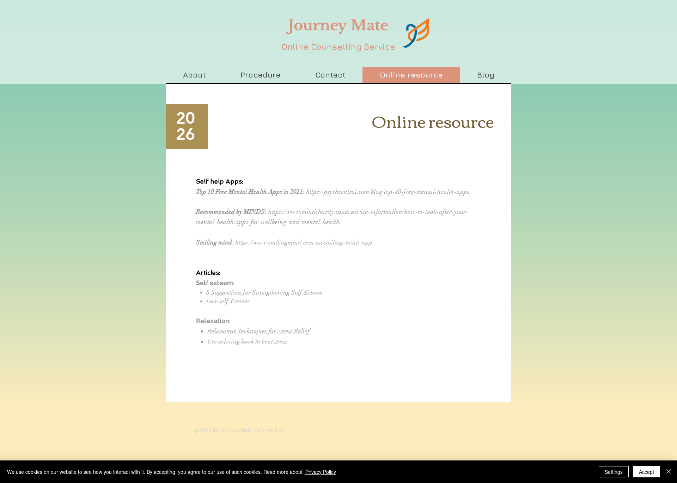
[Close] (668, 471)
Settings (614, 471)
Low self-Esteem (227, 301)
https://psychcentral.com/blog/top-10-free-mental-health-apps (387, 192)
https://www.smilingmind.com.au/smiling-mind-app (303, 242)
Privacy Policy (320, 471)
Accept (646, 471)
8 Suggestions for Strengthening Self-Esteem (264, 292)
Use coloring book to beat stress (247, 341)
